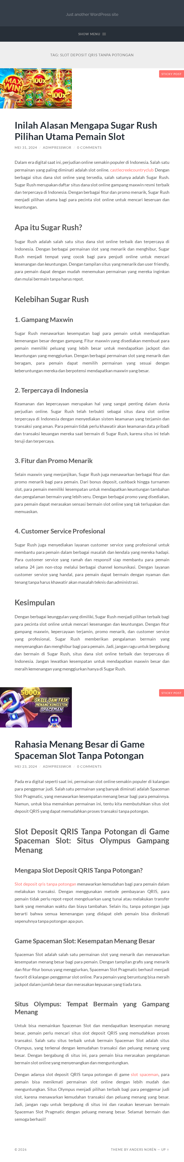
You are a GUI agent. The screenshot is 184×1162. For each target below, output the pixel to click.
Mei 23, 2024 (26, 766)
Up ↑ (165, 1149)
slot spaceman (144, 1074)
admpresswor (57, 147)
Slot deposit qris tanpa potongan (45, 884)
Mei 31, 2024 (26, 147)
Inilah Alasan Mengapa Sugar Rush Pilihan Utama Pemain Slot (86, 130)
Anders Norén (142, 1149)
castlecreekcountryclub (132, 169)
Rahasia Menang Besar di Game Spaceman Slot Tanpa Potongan (80, 749)
